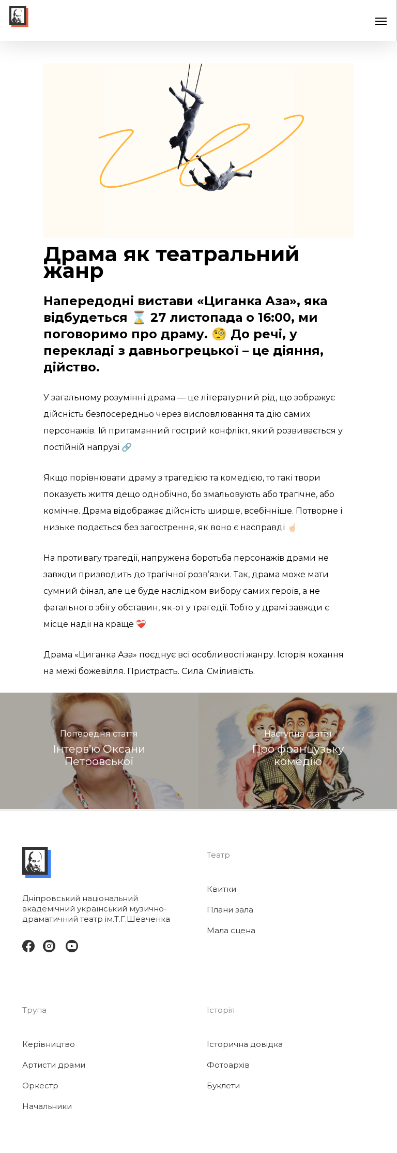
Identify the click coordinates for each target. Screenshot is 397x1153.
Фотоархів (228, 1065)
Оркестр (40, 1085)
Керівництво (48, 1044)
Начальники (47, 1106)
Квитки (221, 889)
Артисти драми (53, 1065)
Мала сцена (231, 930)
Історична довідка (245, 1044)
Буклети (223, 1085)
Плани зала (230, 910)
